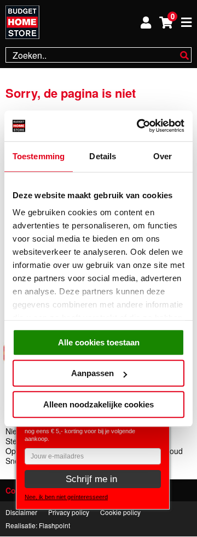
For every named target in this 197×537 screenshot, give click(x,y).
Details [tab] (102, 156)
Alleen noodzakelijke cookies (98, 404)
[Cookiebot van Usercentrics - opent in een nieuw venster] (139, 126)
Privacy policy (68, 512)
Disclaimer (21, 512)
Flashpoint (54, 525)
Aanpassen (92, 373)
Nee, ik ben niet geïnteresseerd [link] (66, 497)
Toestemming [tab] (39, 156)
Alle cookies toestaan (99, 342)
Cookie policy (120, 512)
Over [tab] (162, 156)
